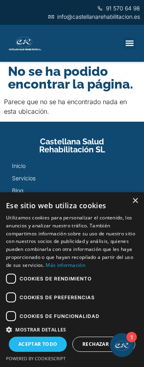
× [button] (135, 201)
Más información (65, 265)
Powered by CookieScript (36, 358)
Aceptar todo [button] (38, 344)
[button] (129, 43)
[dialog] (72, 279)
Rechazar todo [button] (103, 344)
